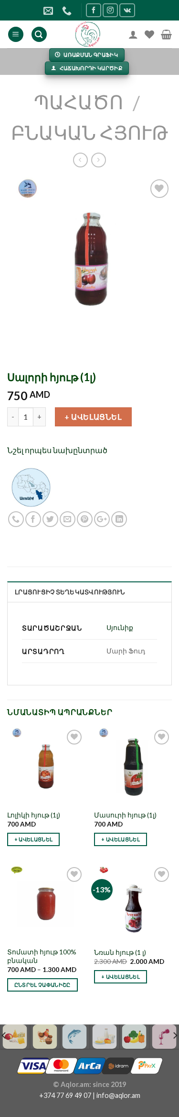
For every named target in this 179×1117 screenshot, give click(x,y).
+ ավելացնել (93, 416)
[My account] (133, 34)
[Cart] (166, 34)
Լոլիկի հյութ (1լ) (33, 815)
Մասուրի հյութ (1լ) (125, 815)
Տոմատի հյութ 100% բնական (41, 956)
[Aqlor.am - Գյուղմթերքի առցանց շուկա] (87, 34)
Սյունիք (119, 627)
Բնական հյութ (89, 132)
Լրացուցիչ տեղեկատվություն (70, 592)
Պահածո (78, 102)
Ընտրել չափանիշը (42, 985)
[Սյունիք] (31, 486)
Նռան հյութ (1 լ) (120, 952)
